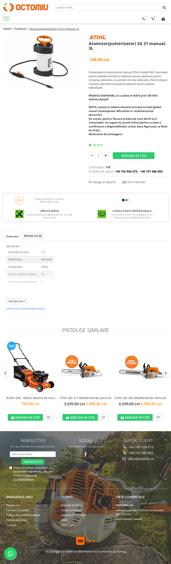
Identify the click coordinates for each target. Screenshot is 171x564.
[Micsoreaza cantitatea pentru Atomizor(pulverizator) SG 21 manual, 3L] (92, 155)
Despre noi (13, 505)
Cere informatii (136, 182)
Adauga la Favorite (104, 182)
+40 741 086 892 (140, 453)
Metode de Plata (71, 505)
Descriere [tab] (12, 236)
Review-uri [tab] (33, 236)
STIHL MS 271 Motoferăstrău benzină (85, 398)
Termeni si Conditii (17, 510)
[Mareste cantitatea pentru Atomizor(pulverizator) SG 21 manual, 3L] (105, 155)
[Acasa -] (25, 7)
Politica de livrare (16, 520)
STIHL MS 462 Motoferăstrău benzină (140, 398)
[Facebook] (85, 454)
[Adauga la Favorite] (48, 417)
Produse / (22, 29)
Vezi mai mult (17, 301)
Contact (11, 525)
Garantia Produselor (73, 515)
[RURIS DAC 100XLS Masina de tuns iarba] (30, 367)
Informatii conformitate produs (25, 308)
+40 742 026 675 (140, 447)
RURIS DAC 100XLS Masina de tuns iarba (30, 398)
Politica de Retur (71, 510)
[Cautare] (164, 7)
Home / (8, 29)
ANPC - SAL (68, 525)
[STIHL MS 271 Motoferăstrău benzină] (85, 367)
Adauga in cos (133, 156)
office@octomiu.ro (140, 459)
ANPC (64, 520)
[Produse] (6, 20)
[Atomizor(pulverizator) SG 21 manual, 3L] (42, 62)
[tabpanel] (42, 62)
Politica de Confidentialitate (25, 477)
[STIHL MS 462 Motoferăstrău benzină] (140, 367)
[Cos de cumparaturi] (163, 19)
